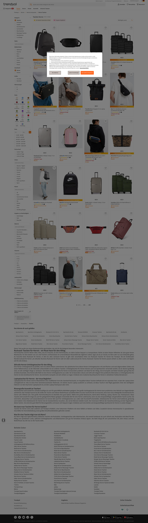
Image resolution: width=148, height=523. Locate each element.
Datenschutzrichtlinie (84, 68)
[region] (74, 64)
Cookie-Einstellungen (74, 72)
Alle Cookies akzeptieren (87, 72)
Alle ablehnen (55, 72)
